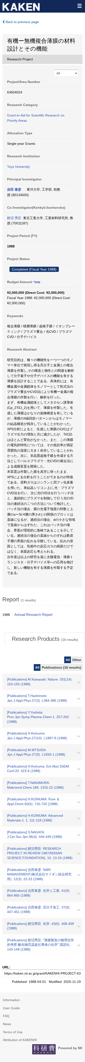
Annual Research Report (33, 615)
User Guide (11, 1008)
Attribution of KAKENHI (20, 1040)
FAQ (6, 1016)
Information (11, 1000)
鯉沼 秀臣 (14, 218)
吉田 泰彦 (14, 189)
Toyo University (18, 167)
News (7, 1024)
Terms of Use (13, 1032)
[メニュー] (79, 5)
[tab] (45, 639)
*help (36, 282)
